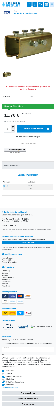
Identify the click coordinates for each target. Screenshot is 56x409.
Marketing (10, 379)
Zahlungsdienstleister (14, 376)
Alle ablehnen (28, 404)
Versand (5, 275)
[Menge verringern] (13, 131)
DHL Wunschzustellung (15, 382)
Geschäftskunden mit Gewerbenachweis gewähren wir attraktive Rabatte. (29, 88)
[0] (46, 4)
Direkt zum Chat (28, 242)
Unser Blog (6, 271)
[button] (15, 151)
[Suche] (29, 4)
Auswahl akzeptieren (28, 398)
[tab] (28, 165)
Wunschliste (6, 282)
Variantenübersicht (12, 165)
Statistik (9, 373)
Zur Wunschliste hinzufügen (29, 137)
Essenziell (10, 371)
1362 (5, 186)
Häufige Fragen (8, 277)
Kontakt (5, 284)
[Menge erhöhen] (13, 127)
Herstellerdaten (7, 258)
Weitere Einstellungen (10, 388)
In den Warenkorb (33, 128)
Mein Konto (6, 279)
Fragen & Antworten (9, 262)
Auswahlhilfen (7, 260)
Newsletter (6, 286)
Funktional (10, 385)
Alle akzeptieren (28, 393)
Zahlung (5, 273)
